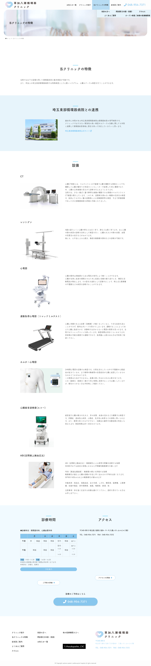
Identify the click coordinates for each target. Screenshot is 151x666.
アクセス (15, 651)
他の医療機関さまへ (71, 632)
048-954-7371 (106, 648)
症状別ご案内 (17, 642)
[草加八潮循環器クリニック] (20, 5)
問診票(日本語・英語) (124, 11)
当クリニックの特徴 (20, 637)
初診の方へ (41, 632)
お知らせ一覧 (42, 642)
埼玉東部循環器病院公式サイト (77, 131)
